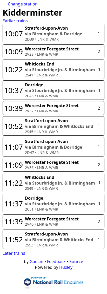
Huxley (65, 267)
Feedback (56, 261)
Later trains (14, 253)
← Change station (20, 4)
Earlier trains (15, 21)
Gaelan (36, 261)
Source (76, 261)
